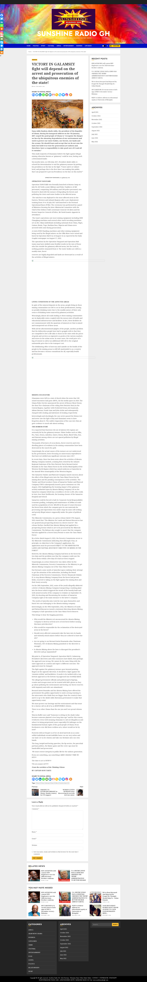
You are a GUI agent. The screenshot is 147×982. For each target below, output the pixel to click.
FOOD (30, 956)
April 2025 (95, 112)
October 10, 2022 (41, 86)
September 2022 (97, 127)
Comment (35, 809)
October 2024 (96, 116)
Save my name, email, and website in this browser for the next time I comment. (56, 853)
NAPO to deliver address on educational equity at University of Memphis (105, 99)
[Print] (1, 28)
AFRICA (59, 46)
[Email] (46, 94)
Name (34, 832)
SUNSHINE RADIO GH (73, 34)
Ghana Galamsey (45, 783)
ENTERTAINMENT (69, 46)
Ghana (38, 783)
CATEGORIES (32, 941)
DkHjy (34, 86)
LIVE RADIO (88, 46)
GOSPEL (31, 960)
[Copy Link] (56, 94)
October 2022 (96, 123)
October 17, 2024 (46, 915)
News (52, 783)
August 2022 (96, 131)
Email (34, 839)
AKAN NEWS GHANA (35, 934)
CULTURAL (51, 46)
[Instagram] (66, 94)
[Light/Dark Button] (104, 46)
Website (34, 845)
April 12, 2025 (45, 880)
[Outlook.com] (50, 94)
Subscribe (116, 46)
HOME (28, 46)
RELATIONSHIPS (33, 968)
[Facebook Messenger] (63, 94)
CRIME (30, 945)
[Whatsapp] (43, 94)
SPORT (43, 46)
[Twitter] (36, 94)
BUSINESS (79, 46)
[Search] (108, 45)
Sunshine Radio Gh (64, 783)
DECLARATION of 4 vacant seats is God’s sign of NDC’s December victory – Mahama (104, 92)
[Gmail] (53, 94)
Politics (56, 783)
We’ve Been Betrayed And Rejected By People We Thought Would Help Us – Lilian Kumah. (104, 84)
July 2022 (95, 134)
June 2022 (95, 138)
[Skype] (60, 94)
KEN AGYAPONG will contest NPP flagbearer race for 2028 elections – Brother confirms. (48, 874)
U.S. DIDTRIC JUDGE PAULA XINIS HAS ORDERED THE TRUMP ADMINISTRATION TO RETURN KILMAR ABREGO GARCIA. (80, 897)
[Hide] (0, 55)
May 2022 (95, 142)
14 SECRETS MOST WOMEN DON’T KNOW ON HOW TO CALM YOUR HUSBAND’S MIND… (110, 909)
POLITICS (36, 46)
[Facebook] (33, 94)
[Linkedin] (40, 94)
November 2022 (97, 119)
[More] (70, 94)
